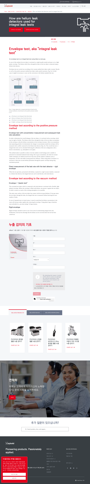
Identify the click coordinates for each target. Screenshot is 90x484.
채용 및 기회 (69, 456)
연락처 (12, 397)
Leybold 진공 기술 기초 (21, 11)
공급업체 (49, 472)
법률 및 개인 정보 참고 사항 (53, 461)
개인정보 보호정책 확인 (13, 470)
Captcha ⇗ (51, 300)
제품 (31, 6)
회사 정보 (64, 6)
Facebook (62, 42)
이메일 (35, 264)
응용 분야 (45, 6)
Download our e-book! (32, 29)
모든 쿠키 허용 (14, 474)
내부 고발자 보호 (51, 466)
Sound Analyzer (50, 458)
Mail (73, 42)
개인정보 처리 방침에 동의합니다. (44, 284)
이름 (34, 235)
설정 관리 (14, 478)
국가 (34, 256)
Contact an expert (16, 29)
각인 (48, 464)
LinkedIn (55, 42)
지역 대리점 (69, 453)
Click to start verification (45, 299)
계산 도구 (49, 456)
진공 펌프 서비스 (37, 6)
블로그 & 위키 (51, 6)
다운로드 (58, 6)
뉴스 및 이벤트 (75, 6)
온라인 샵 (49, 453)
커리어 (69, 6)
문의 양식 (68, 463)
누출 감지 (29, 11)
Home (5, 11)
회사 (34, 249)
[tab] (18, 312)
